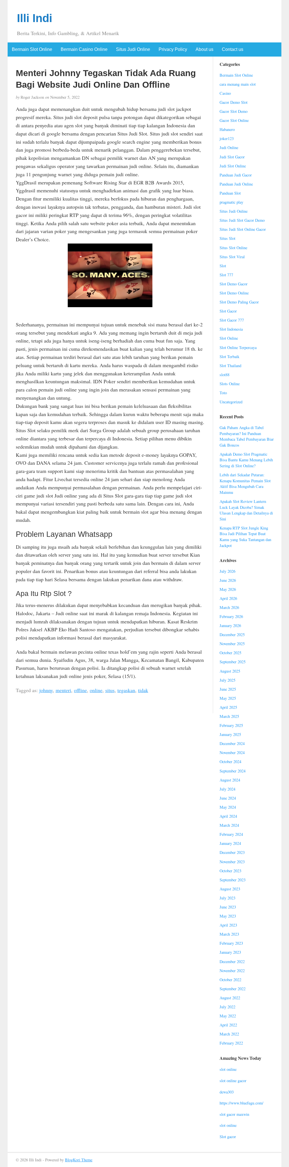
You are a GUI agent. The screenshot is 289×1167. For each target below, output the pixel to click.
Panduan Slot (230, 193)
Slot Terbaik (229, 356)
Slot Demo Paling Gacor (239, 302)
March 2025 (229, 716)
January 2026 (230, 625)
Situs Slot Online (233, 247)
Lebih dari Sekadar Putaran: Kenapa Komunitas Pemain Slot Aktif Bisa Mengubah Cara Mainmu (245, 483)
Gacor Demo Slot (234, 102)
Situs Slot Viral (232, 256)
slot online (228, 1069)
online (96, 690)
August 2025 (230, 671)
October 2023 (230, 870)
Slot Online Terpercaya (238, 347)
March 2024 (229, 825)
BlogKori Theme (78, 1159)
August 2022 (230, 997)
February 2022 (231, 1043)
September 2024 (233, 771)
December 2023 (232, 852)
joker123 (227, 138)
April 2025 (228, 707)
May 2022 (228, 1016)
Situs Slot (227, 238)
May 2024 (228, 807)
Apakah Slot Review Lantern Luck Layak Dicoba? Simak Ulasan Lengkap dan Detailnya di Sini (246, 510)
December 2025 (232, 634)
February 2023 (231, 943)
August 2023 (230, 889)
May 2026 (228, 589)
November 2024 (232, 752)
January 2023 (230, 952)
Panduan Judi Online (236, 184)
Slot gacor (228, 1136)
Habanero (227, 129)
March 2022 (229, 1034)
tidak (143, 690)
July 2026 (227, 571)
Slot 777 (226, 274)
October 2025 (230, 652)
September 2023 (233, 879)
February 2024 (231, 834)
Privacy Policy (173, 49)
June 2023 (228, 907)
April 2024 (228, 816)
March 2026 (229, 607)
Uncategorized (231, 401)
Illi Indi (34, 18)
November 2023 (232, 861)
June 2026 (228, 580)
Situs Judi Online (133, 49)
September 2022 (233, 988)
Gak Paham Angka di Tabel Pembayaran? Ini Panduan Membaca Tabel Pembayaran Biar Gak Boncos (247, 436)
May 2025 (228, 698)
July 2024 (227, 789)
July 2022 (227, 1006)
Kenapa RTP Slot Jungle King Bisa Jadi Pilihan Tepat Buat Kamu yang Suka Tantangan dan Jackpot (245, 536)
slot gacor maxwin (234, 1114)
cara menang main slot (238, 84)
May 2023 (228, 916)
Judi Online (229, 147)
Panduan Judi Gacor (236, 175)
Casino (225, 93)
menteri (63, 690)
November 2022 (232, 970)
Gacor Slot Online (234, 120)
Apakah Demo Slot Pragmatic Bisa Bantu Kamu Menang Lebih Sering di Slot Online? (246, 459)
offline (80, 690)
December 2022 (232, 961)
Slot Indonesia (231, 329)
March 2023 (229, 934)
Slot (223, 265)
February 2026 (231, 616)
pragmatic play (231, 202)
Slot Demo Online (234, 293)
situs (110, 690)
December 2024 (232, 743)
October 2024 (230, 761)
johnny (46, 690)
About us (204, 49)
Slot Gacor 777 (232, 320)
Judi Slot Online (233, 166)
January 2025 (230, 734)
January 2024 (230, 843)
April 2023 (228, 925)
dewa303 (227, 1092)
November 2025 (232, 643)
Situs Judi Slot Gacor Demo (242, 220)
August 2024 (230, 780)
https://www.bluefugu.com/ (241, 1103)
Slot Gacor (228, 311)
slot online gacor (233, 1080)
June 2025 (228, 689)
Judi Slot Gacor (232, 157)
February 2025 (231, 725)
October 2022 (230, 979)
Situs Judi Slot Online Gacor (243, 229)
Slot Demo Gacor (234, 284)
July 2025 (227, 680)
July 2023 (227, 898)
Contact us (232, 49)
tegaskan (126, 690)
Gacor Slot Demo (234, 111)
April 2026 (228, 598)
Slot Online (229, 338)
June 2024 (228, 798)
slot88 (224, 374)
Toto (223, 392)
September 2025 (233, 661)
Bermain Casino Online (84, 49)
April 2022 (228, 1025)
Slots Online (230, 383)
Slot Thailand (230, 365)
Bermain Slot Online (32, 49)
